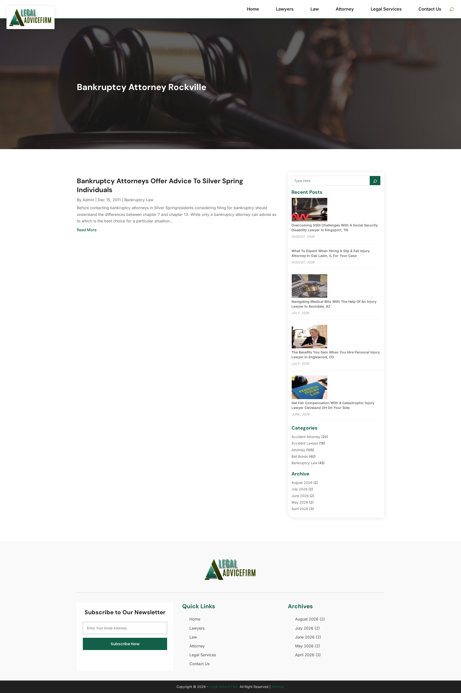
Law (314, 9)
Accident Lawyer (304, 443)
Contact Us (430, 9)
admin (88, 199)
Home (253, 9)
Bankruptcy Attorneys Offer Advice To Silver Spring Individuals (160, 185)
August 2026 (301, 482)
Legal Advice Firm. (224, 687)
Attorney (345, 9)
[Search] (375, 180)
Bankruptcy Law (138, 199)
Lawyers (285, 9)
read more (87, 229)
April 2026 (299, 509)
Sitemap (278, 687)
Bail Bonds (299, 456)
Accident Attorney (305, 437)
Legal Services (386, 9)
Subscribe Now (125, 644)
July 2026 (299, 489)
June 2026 (300, 496)
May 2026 (299, 502)
